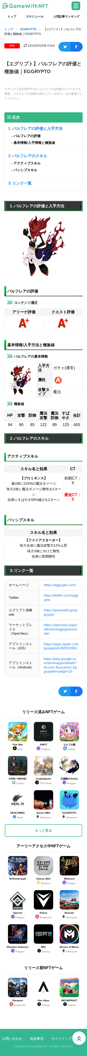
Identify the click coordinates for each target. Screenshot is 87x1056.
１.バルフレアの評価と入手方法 (35, 128)
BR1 (45, 949)
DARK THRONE (18, 781)
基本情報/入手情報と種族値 (34, 143)
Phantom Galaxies (18, 949)
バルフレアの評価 (27, 136)
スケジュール (35, 16)
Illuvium (71, 915)
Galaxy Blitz (43, 881)
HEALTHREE (17, 815)
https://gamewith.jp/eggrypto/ (60, 612)
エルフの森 (69, 746)
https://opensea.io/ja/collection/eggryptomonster (61, 629)
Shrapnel (19, 1002)
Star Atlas (44, 1002)
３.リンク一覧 (19, 183)
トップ (11, 16)
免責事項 (37, 1039)
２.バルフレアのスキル (27, 156)
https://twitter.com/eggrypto (61, 597)
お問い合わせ (12, 1039)
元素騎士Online (69, 781)
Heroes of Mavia (69, 949)
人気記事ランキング (66, 16)
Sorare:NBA (43, 815)
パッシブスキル (25, 170)
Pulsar (46, 915)
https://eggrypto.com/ (60, 585)
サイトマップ (61, 1039)
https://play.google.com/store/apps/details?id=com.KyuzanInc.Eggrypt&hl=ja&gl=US (60, 665)
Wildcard (70, 881)
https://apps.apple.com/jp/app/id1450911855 (61, 646)
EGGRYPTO (28, 29)
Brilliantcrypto (17, 878)
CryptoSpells (44, 781)
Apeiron (19, 915)
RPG (12, 46)
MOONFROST (69, 1002)
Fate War (18, 746)
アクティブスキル (27, 163)
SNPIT (45, 746)
